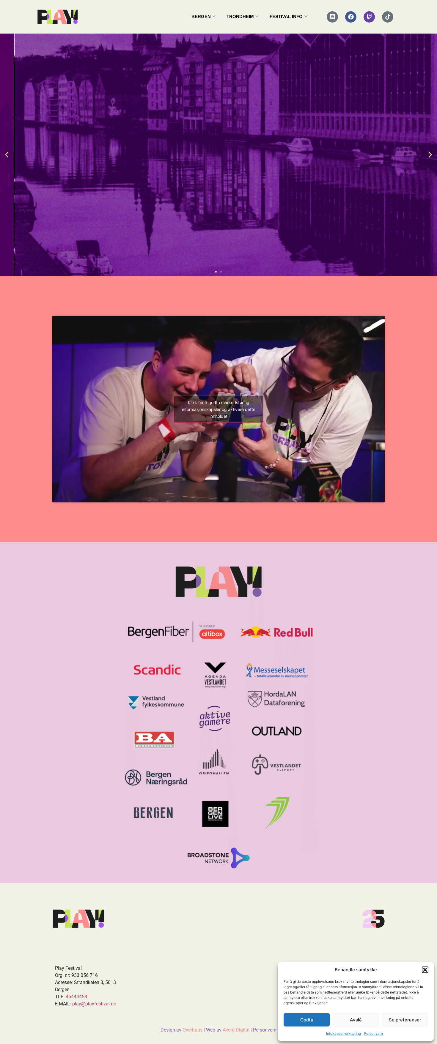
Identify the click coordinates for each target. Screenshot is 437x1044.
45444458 (76, 996)
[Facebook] (350, 17)
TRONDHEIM (240, 16)
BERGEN (201, 16)
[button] (425, 970)
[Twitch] (369, 17)
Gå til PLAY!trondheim (218, 215)
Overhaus (192, 1030)
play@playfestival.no (94, 1004)
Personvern (373, 1033)
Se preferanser (405, 1020)
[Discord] (332, 17)
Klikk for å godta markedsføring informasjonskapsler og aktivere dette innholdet (218, 409)
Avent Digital (236, 1030)
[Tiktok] (387, 17)
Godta (306, 1020)
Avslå (356, 1020)
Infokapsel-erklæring (343, 1033)
